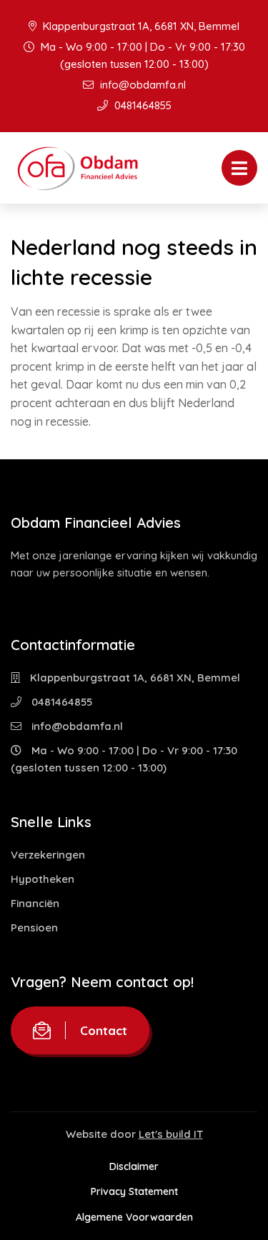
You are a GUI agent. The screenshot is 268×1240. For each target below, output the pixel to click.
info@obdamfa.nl (141, 84)
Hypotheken (42, 879)
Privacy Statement (134, 1191)
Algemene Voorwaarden (134, 1217)
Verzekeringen (48, 854)
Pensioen (34, 927)
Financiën (35, 903)
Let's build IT (171, 1134)
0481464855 (141, 105)
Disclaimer (134, 1166)
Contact (103, 1030)
